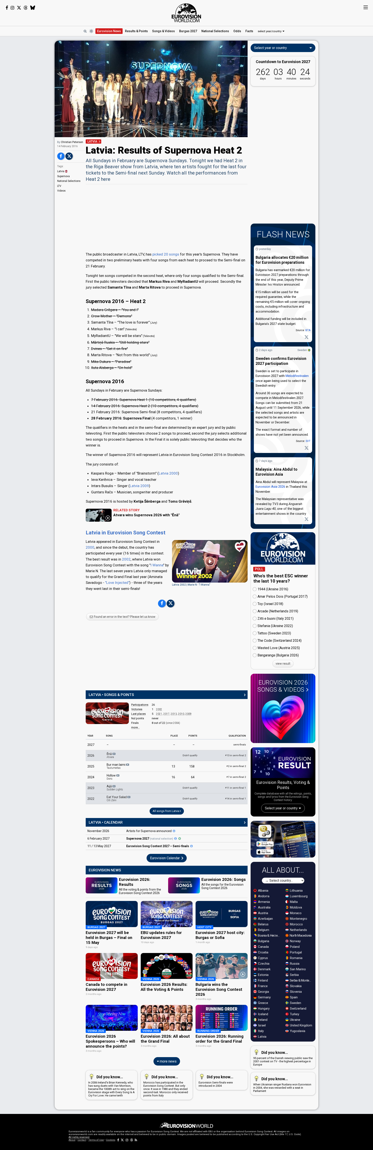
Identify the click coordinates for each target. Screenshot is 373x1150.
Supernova (63, 176)
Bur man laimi (116, 766)
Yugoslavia (297, 1031)
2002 (126, 559)
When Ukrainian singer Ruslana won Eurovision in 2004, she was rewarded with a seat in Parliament (282, 1085)
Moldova (295, 907)
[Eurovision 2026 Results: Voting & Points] (283, 763)
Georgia (263, 992)
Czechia (263, 964)
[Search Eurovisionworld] (85, 31)
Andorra (263, 896)
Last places (138, 713)
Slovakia (295, 986)
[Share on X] (69, 156)
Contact (81, 1140)
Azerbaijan (265, 919)
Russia (294, 964)
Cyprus (262, 958)
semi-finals (239, 744)
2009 (188, 713)
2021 (159, 713)
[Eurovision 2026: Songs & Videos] (283, 717)
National (215, 31)
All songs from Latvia (166, 811)
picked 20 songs (165, 254)
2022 (90, 799)
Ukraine (294, 1020)
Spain (293, 997)
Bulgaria (263, 941)
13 (173, 766)
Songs (163, 31)
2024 (90, 777)
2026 (90, 755)
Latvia (60, 171)
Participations (139, 704)
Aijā (115, 788)
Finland (262, 980)
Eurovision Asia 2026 (270, 487)
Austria (262, 913)
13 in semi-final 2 (235, 755)
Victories (136, 709)
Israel (261, 1025)
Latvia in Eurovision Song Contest (125, 533)
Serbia (294, 975)
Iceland (262, 1014)
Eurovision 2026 (283, 686)
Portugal (295, 952)
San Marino (297, 969)
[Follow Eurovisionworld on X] (19, 7)
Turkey (294, 1014)
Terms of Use (96, 1140)
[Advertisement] (27, 105)
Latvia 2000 (168, 473)
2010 (181, 713)
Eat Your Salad (117, 798)
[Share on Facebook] (61, 156)
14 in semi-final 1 (235, 798)
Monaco (295, 913)
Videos (61, 190)
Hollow (111, 777)
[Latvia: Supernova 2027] (174, 831)
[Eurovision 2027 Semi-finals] (191, 846)
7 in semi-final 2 (236, 777)
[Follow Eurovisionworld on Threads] (25, 7)
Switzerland (297, 1008)
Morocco (296, 924)
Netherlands (298, 930)
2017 (166, 713)
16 (173, 777)
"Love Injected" (117, 582)
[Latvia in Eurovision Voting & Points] (107, 713)
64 (192, 777)
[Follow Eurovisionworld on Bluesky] (32, 7)
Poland (294, 947)
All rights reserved (79, 1137)
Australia (263, 907)
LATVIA (92, 141)
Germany (264, 997)
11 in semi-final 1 (235, 787)
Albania (262, 891)
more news (168, 1061)
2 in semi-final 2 (236, 766)
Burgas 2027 (188, 31)
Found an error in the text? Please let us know (124, 616)
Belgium (263, 930)
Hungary (263, 1008)
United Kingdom (300, 1025)
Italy (260, 1031)
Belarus (263, 924)
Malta (293, 902)
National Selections (69, 181)
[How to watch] (179, 838)
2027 (90, 745)
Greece (262, 1003)
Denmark (263, 969)
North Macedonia (300, 935)
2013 (174, 713)
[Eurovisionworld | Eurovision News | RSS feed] (136, 1140)
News (109, 31)
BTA (307, 330)
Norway (295, 941)
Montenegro (298, 919)
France (262, 986)
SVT (308, 441)
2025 (90, 766)
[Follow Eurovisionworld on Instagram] (12, 7)
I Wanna (156, 565)
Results (136, 31)
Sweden (302, 350)
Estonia (263, 975)
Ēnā (110, 755)
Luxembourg (298, 896)
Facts (249, 31)
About (72, 1140)
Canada (263, 947)
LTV (59, 185)
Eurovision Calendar (165, 858)
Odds (237, 31)
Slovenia (295, 992)
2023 (90, 788)
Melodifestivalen (297, 376)
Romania (295, 958)
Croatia (262, 952)
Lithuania (296, 891)
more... (135, 727)
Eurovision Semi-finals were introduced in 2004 (216, 1081)
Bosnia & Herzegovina (269, 935)
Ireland (262, 1020)
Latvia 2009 (139, 486)
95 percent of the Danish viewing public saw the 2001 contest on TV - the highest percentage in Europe (283, 1058)
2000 (90, 547)
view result (283, 663)
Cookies (110, 1140)
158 (191, 766)
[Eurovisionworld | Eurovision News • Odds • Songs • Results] (186, 13)
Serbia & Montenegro (301, 980)
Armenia (263, 902)
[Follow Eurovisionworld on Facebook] (6, 7)
